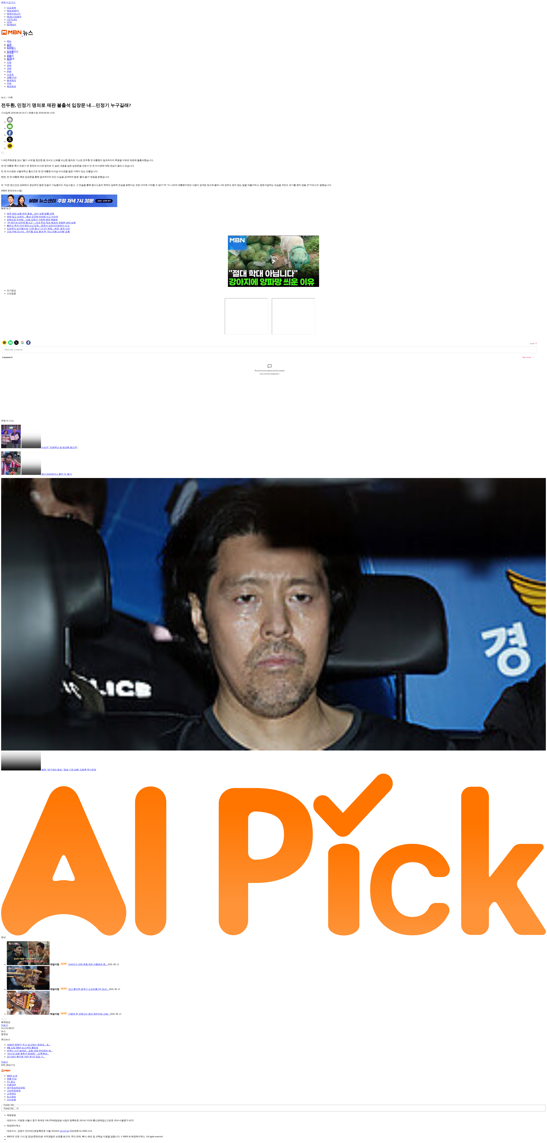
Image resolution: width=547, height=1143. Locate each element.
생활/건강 (12, 77)
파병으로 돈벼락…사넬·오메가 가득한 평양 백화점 (32, 219)
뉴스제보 (11, 1097)
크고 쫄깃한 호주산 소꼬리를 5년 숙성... (88, 989)
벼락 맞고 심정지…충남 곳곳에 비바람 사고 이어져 (32, 216)
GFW (9, 22)
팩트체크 (11, 86)
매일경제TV (13, 11)
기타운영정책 (14, 1091)
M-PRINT (11, 25)
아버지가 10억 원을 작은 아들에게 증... (88, 964)
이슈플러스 (12, 51)
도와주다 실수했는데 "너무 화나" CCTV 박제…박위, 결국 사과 (38, 228)
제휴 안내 (12, 1079)
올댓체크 (11, 80)
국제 (9, 68)
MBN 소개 (12, 1076)
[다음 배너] (5, 1019)
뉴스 (9, 45)
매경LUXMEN (14, 17)
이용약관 (11, 1085)
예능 (9, 41)
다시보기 (11, 48)
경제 (9, 65)
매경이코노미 (14, 14)
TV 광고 (11, 1082)
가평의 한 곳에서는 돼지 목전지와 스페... (89, 1014)
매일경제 (11, 8)
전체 (9, 56)
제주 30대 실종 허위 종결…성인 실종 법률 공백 (30, 213)
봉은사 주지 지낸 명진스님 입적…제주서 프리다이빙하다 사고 (38, 225)
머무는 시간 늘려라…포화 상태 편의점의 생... (29, 1051)
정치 (9, 59)
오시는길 (64, 1131)
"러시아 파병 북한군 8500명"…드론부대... (28, 1054)
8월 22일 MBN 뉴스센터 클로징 (22, 1048)
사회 (9, 62)
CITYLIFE (12, 19)
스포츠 (10, 74)
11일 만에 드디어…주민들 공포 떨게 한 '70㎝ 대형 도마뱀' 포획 (38, 231)
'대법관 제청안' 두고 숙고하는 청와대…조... (28, 1045)
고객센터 (11, 1094)
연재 (9, 83)
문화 (9, 71)
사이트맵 (11, 1100)
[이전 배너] (2, 1019)
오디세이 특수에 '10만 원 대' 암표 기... (26, 1056)
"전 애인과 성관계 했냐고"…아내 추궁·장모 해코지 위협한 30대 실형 (41, 222)
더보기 (4, 1025)
